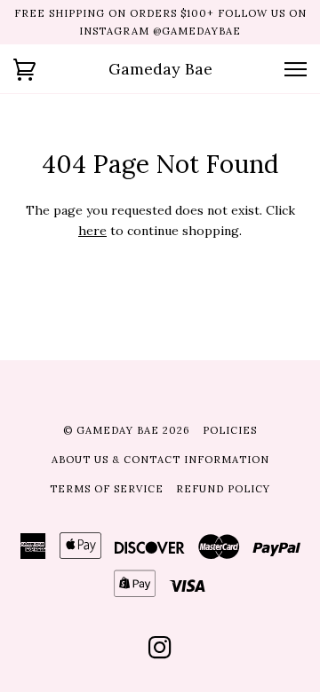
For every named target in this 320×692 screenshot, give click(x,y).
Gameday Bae (160, 69)
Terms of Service (107, 489)
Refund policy (223, 489)
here (92, 231)
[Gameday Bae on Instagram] (160, 653)
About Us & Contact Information (160, 459)
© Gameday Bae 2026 (126, 430)
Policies (230, 430)
